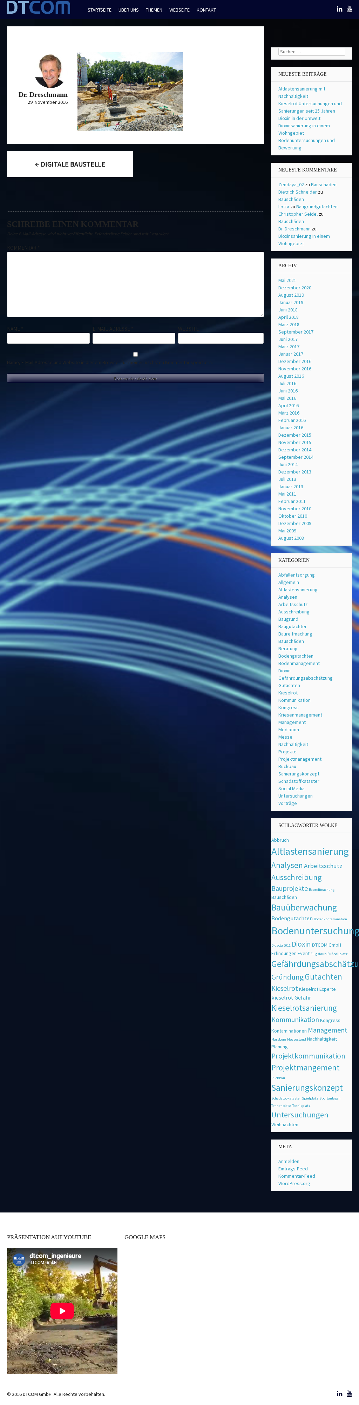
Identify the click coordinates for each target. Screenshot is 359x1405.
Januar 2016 (290, 427)
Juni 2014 (288, 464)
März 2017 (288, 346)
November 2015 (294, 442)
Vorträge (287, 803)
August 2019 (291, 295)
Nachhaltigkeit (293, 744)
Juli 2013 (287, 479)
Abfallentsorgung (296, 575)
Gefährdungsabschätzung (305, 678)
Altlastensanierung (298, 589)
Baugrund (288, 619)
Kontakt (206, 10)
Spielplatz (310, 1098)
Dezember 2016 (294, 361)
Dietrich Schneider (297, 192)
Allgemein (288, 582)
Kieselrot (288, 693)
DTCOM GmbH (326, 945)
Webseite (179, 10)
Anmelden (288, 1161)
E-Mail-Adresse (113, 328)
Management (292, 722)
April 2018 (288, 317)
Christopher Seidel (298, 214)
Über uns (128, 10)
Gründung (287, 977)
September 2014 (295, 457)
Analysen (287, 597)
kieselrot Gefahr (291, 997)
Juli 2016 (287, 383)
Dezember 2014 (294, 449)
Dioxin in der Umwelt (299, 118)
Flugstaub (318, 954)
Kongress (288, 707)
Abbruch (280, 840)
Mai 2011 (287, 494)
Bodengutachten (295, 656)
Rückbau (287, 766)
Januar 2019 (290, 302)
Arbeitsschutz (293, 604)
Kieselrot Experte (317, 989)
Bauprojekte (289, 888)
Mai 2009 (287, 530)
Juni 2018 (288, 310)
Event (304, 953)
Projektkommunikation (308, 1056)
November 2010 (294, 508)
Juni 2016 (288, 391)
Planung (279, 1046)
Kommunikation (294, 700)
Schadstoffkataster (298, 781)
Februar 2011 (292, 501)
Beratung (288, 648)
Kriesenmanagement (300, 715)
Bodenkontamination (330, 919)
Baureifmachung (295, 634)
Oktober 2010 (292, 516)
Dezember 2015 (294, 435)
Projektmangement (305, 1067)
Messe (285, 737)
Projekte (287, 751)
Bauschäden (324, 184)
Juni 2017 (288, 339)
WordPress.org (294, 1183)
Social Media (291, 788)
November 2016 (294, 368)
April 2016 (288, 405)
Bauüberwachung (304, 907)
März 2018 (288, 324)
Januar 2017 (290, 354)
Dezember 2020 (294, 287)
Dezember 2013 (294, 472)
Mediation (288, 729)
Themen (154, 10)
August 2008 (291, 538)
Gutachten (289, 685)
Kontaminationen (289, 1031)
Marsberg (278, 1039)
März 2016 (288, 413)
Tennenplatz (281, 1105)
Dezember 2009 (294, 523)
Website (188, 328)
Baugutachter (292, 626)
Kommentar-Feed (296, 1176)
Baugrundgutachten (317, 206)
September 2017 (295, 332)
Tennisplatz (301, 1105)
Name (15, 328)
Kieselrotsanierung (304, 1008)
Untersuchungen (295, 796)
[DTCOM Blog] (38, 13)
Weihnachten (284, 1124)
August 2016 (291, 376)
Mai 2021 (287, 280)
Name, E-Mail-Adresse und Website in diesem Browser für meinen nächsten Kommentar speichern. (110, 362)
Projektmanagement (299, 759)
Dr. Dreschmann (294, 229)
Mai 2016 (287, 398)
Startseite (99, 10)
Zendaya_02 (291, 184)
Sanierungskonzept (298, 774)
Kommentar (23, 247)
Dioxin (284, 670)
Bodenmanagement (299, 663)
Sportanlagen (329, 1098)
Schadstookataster (286, 1098)
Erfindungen (284, 953)
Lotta (283, 206)
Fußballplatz (337, 954)
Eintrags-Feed (293, 1168)
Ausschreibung (294, 612)
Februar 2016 (292, 420)
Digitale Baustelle (70, 164)
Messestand (296, 1039)
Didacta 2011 (281, 945)
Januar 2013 (290, 486)
